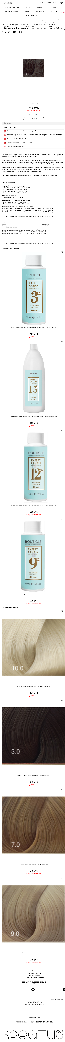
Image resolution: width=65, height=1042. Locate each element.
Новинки (21, 25)
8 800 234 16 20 (53, 2)
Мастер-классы (52, 26)
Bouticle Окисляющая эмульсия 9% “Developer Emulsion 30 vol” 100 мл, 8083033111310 (24, 230)
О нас (34, 26)
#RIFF (11, 25)
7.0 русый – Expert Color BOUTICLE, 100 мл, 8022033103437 (34, 864)
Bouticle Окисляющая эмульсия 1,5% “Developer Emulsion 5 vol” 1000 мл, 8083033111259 (24, 232)
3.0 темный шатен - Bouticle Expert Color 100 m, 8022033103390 (34, 775)
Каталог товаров (6, 26)
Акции (15, 25)
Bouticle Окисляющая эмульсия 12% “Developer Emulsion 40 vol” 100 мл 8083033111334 (24, 233)
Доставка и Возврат (34, 973)
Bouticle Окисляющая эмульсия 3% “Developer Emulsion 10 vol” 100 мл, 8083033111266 (24, 229)
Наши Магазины (29, 26)
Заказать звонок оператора (34, 1005)
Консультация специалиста (35, 978)
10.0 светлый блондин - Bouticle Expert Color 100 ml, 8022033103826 (33, 686)
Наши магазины (34, 975)
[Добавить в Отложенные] (62, 252)
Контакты (39, 25)
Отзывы (46, 25)
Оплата (34, 971)
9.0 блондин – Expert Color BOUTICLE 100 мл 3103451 (33, 953)
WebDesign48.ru (22, 1022)
